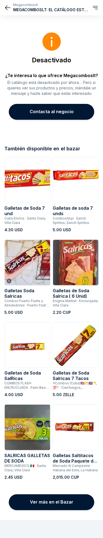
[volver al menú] (7, 7)
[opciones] (95, 7)
